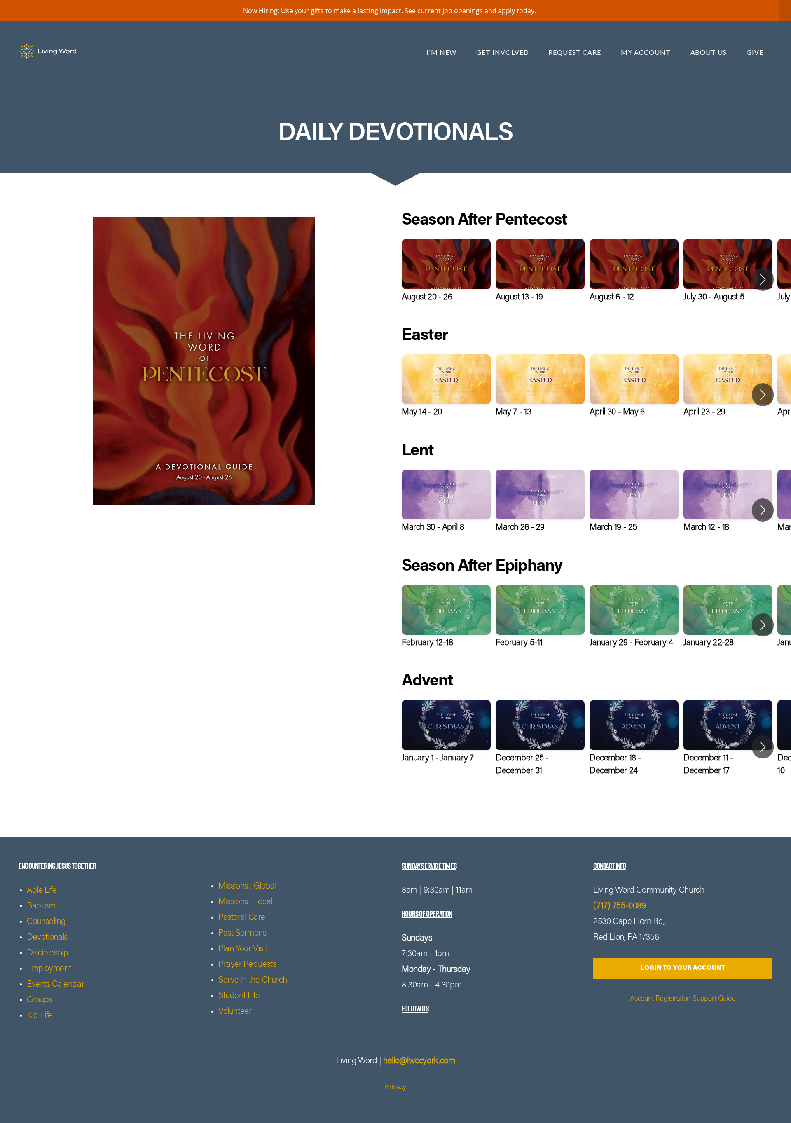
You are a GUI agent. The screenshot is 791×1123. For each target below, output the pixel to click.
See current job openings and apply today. (470, 10)
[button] (762, 279)
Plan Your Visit (242, 949)
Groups (40, 1000)
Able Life (42, 891)
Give (755, 52)
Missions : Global (247, 886)
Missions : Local (245, 902)
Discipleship (47, 953)
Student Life (239, 996)
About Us (709, 52)
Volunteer (235, 1012)
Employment (49, 969)
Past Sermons (242, 933)
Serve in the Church (252, 980)
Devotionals (47, 937)
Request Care (575, 52)
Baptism (41, 906)
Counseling (46, 922)
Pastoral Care (241, 918)
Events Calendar (55, 984)
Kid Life (39, 1016)
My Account (646, 52)
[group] (446, 279)
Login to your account (682, 968)
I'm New (442, 52)
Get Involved (503, 52)
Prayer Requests (247, 965)
